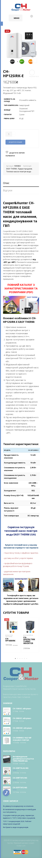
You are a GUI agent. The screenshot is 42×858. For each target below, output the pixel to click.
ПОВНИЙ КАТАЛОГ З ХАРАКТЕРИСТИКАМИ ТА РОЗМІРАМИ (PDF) (21, 288)
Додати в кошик (15, 142)
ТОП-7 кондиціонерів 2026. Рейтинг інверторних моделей (17, 822)
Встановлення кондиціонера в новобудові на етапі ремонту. (19, 810)
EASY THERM (11, 169)
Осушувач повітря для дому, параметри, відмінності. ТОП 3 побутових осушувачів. (19, 816)
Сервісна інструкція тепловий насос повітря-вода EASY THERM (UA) (21, 530)
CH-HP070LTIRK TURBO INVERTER (29, 640)
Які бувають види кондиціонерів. (16, 827)
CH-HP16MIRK (10, 639)
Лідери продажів (25, 169)
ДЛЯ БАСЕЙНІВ (28, 635)
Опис (6, 183)
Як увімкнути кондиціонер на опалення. (18, 806)
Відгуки (7, 190)
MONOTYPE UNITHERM (9, 635)
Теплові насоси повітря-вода (18, 171)
